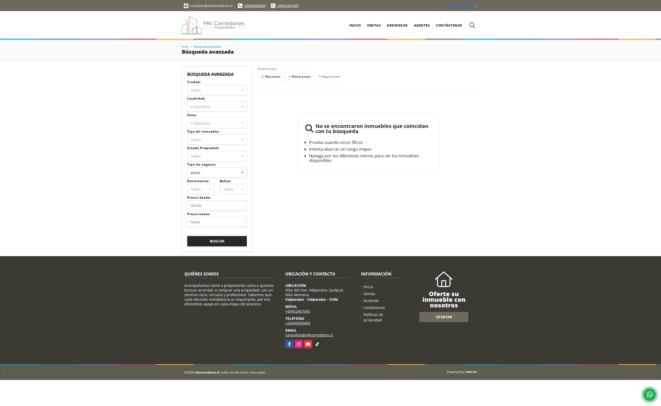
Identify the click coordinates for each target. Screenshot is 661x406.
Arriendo (371, 300)
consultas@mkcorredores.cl (309, 334)
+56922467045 (287, 5)
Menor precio (300, 77)
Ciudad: (194, 82)
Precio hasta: (198, 214)
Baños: (225, 181)
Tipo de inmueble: (203, 131)
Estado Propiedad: (203, 148)
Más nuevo (272, 77)
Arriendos (397, 25)
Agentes (422, 25)
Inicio (355, 25)
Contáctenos (449, 25)
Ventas (374, 25)
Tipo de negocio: (201, 164)
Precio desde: (199, 197)
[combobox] (217, 90)
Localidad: (196, 98)
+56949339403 (254, 5)
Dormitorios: (198, 181)
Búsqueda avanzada (207, 46)
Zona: (192, 115)
